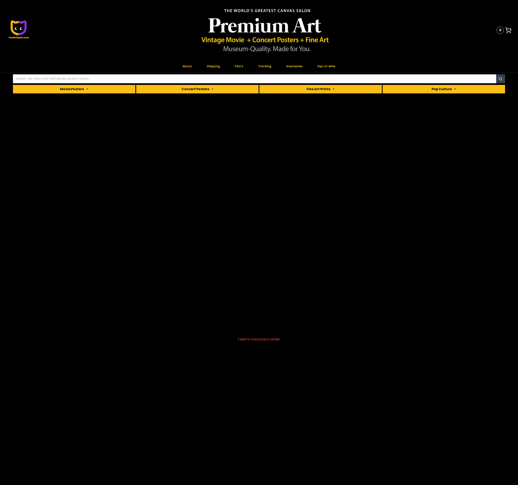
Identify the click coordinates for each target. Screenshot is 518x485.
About (187, 66)
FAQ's (239, 66)
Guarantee (294, 66)
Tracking (264, 66)
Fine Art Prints (321, 89)
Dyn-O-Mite (326, 66)
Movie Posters (74, 89)
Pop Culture (444, 89)
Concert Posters (197, 89)
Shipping (213, 66)
